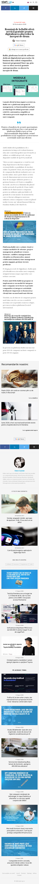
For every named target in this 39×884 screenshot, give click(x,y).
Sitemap (29, 873)
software (9, 564)
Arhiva (34, 873)
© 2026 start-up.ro (19, 881)
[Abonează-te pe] (18, 45)
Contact (19, 875)
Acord (18, 873)
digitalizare (24, 564)
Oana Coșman (20, 41)
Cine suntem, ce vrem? (8, 873)
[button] (31, 2)
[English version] (28, 2)
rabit (31, 564)
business (16, 564)
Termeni (23, 873)
